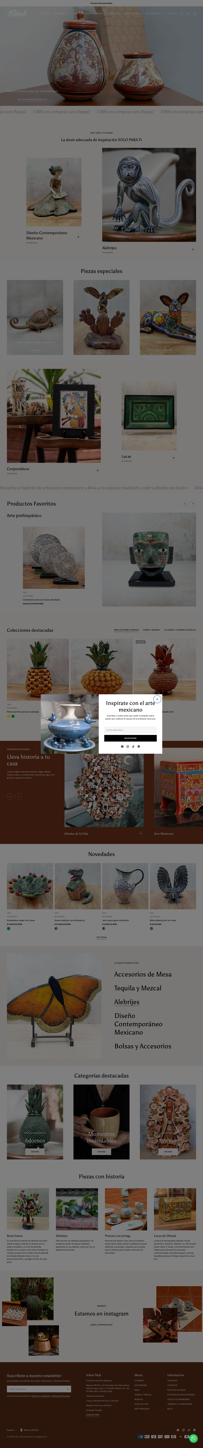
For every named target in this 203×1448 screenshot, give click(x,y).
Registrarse (130, 738)
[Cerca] (157, 699)
